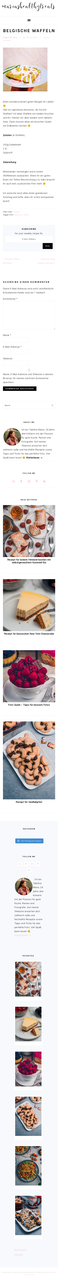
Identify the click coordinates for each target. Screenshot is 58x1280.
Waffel (26, 215)
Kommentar (10, 298)
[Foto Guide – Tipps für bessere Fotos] (29, 701)
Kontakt (18, 1254)
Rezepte (16, 212)
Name (7, 335)
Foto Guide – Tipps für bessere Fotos (29, 704)
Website (7, 358)
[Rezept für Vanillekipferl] (29, 798)
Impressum (20, 1249)
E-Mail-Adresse (12, 346)
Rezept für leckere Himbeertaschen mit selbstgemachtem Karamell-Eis (29, 561)
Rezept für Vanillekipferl (29, 802)
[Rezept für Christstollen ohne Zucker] (28, 1215)
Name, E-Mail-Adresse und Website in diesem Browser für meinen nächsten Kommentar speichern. (28, 378)
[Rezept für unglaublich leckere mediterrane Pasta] (28, 1166)
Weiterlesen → (34, 457)
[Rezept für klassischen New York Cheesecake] (29, 630)
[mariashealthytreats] (29, 12)
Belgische (18, 215)
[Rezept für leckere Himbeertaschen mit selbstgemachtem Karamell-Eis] (29, 556)
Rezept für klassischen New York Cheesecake (29, 633)
